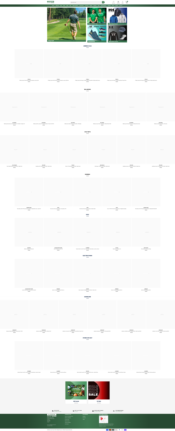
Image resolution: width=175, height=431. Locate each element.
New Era (87, 371)
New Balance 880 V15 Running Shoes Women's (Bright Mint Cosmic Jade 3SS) (29, 208)
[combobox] (86, 2)
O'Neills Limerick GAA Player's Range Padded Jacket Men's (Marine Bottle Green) (87, 80)
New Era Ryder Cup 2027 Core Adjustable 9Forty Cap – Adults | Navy (87, 372)
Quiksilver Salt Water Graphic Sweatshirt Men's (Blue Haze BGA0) (131, 331)
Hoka (58, 207)
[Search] (87, 2)
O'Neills (29, 79)
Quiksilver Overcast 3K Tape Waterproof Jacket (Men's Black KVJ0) (73, 331)
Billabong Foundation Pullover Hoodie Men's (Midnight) (73, 123)
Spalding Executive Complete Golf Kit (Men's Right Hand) (131, 166)
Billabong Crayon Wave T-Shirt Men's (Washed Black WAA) (102, 123)
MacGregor (102, 165)
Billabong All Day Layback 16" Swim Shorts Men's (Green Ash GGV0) (43, 123)
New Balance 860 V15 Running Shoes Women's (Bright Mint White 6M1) (146, 208)
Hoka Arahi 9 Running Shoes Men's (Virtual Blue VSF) (58, 208)
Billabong (14, 122)
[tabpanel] (76, 392)
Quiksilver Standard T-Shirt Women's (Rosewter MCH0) (102, 331)
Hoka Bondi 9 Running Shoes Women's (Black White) (87, 208)
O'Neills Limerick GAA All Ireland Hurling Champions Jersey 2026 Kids (58, 80)
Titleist (116, 247)
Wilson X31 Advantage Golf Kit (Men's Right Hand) (72, 166)
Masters (29, 247)
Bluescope (70, 429)
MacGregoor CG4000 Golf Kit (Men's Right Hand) (102, 166)
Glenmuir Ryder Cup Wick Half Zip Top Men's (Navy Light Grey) (146, 372)
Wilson (73, 165)
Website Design (65, 429)
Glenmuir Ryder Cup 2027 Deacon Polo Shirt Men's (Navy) (117, 372)
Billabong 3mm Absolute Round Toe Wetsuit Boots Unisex (131, 123)
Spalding (43, 165)
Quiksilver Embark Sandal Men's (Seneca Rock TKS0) (14, 331)
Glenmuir (87, 247)
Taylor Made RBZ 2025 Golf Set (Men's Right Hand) (14, 166)
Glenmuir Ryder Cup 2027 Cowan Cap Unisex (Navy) (58, 372)
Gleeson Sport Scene (58, 247)
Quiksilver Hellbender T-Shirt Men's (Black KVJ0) (43, 331)
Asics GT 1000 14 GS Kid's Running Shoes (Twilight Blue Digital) (116, 208)
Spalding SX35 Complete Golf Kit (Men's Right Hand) (44, 166)
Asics (117, 207)
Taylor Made (14, 165)
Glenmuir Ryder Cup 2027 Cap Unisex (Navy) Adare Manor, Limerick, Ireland (29, 372)
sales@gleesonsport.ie (52, 424)
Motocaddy (146, 247)
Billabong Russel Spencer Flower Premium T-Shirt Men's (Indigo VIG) (14, 123)
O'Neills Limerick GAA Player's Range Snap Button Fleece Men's (116, 80)
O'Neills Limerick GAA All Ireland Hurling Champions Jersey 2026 (29, 80)
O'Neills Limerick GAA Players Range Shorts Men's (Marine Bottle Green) (146, 80)
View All (87, 90)
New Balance (29, 207)
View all (87, 47)
